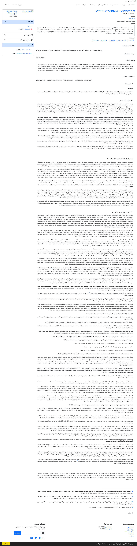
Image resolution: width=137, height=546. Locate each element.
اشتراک (17, 533)
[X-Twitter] (40, 538)
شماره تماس (109, 529)
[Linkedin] (36, 538)
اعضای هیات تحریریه (129, 530)
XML (28, 26)
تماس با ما (76, 5)
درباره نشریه (130, 529)
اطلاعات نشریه (115, 5)
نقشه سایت (131, 536)
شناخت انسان (130, 40)
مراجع (129, 513)
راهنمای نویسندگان (102, 5)
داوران (84, 5)
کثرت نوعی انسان (121, 40)
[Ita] (43, 538)
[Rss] (32, 538)
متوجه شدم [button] (6, 544)
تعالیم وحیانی (112, 40)
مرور (124, 5)
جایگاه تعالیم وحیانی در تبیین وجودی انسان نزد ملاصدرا (115, 10)
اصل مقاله (128, 83)
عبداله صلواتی (131, 18)
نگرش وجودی (103, 40)
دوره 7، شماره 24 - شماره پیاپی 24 (11, 12)
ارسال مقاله (92, 5)
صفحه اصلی (131, 5)
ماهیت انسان (95, 40)
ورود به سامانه (17, 5)
